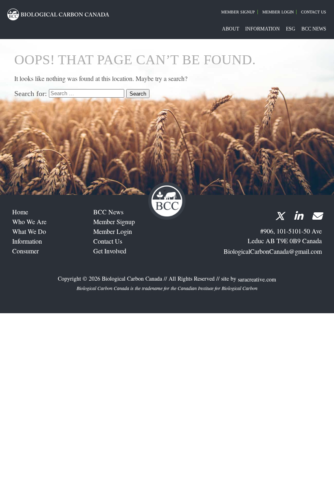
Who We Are (29, 221)
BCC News (313, 29)
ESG (290, 29)
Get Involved (109, 251)
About (230, 29)
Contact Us (313, 12)
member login (112, 231)
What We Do (29, 231)
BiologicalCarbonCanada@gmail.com (273, 251)
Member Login (278, 12)
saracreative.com (257, 280)
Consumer (25, 251)
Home (20, 211)
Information (262, 29)
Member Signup (238, 12)
